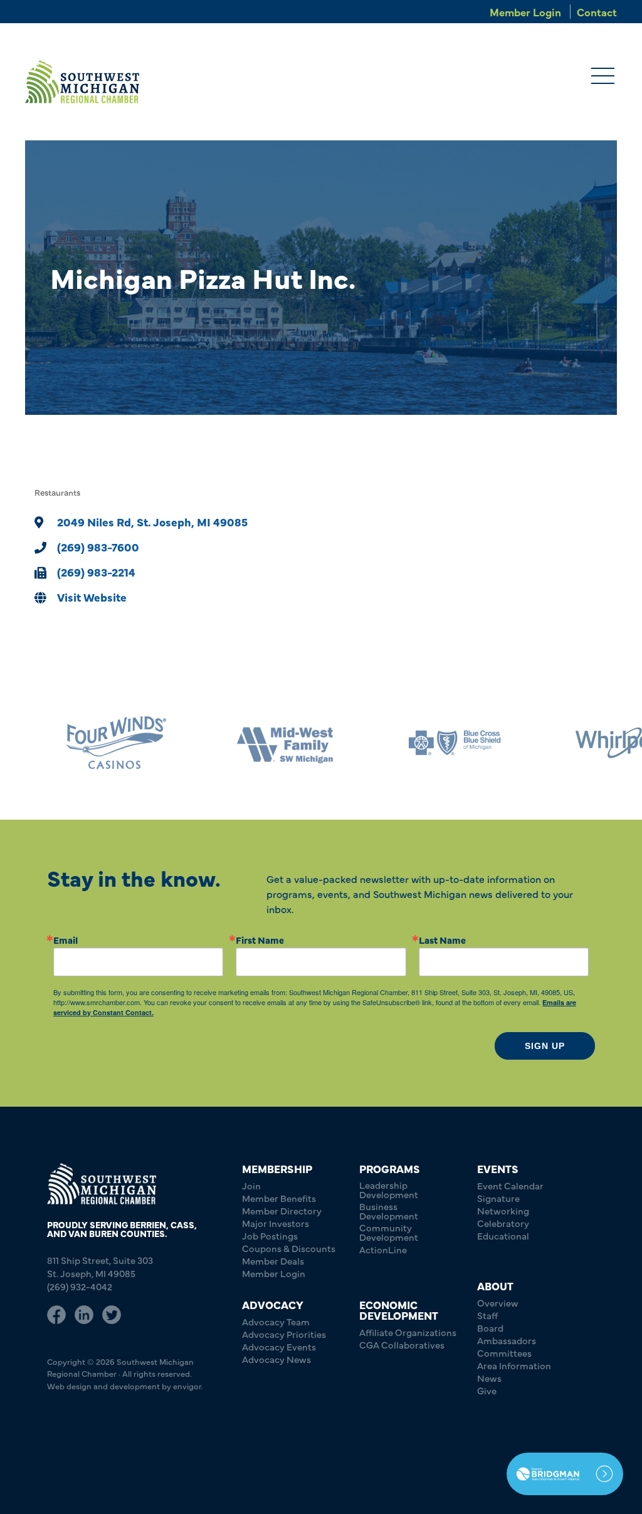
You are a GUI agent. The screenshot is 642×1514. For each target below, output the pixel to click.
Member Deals (273, 1260)
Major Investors (275, 1223)
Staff (487, 1315)
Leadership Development (388, 1189)
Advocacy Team (276, 1321)
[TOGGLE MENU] (603, 77)
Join (251, 1185)
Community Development (388, 1232)
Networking (503, 1210)
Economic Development (398, 1309)
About (495, 1285)
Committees (504, 1352)
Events (497, 1168)
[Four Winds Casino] (84, 743)
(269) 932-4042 (79, 1286)
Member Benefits (279, 1198)
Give (487, 1390)
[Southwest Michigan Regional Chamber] (82, 81)
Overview (497, 1302)
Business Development (388, 1210)
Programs (389, 1168)
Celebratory (503, 1223)
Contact (597, 11)
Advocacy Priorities (284, 1334)
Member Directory (282, 1210)
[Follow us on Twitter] (111, 1314)
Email (65, 939)
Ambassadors (506, 1340)
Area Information (514, 1365)
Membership (277, 1168)
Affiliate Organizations (407, 1332)
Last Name (442, 939)
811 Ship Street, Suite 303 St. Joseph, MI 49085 (100, 1266)
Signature (498, 1198)
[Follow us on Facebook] (56, 1314)
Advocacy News (276, 1359)
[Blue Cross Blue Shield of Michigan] (423, 743)
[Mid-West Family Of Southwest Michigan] (254, 743)
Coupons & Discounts (288, 1248)
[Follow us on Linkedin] (84, 1314)
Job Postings (270, 1235)
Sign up (545, 1046)
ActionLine (383, 1249)
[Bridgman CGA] (565, 1474)
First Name (260, 939)
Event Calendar (510, 1185)
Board (490, 1327)
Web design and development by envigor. (125, 1385)
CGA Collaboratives (402, 1344)
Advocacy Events (279, 1346)
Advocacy (272, 1304)
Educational (503, 1235)
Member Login (525, 11)
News (489, 1377)
